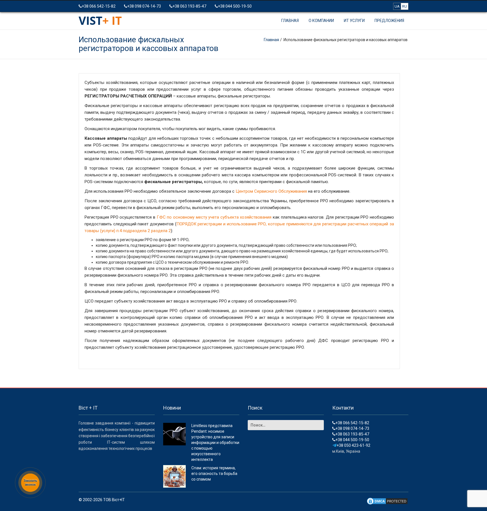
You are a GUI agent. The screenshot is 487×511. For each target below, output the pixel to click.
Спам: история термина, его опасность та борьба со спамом (214, 473)
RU (404, 6)
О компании (321, 20)
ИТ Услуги (354, 20)
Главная (290, 20)
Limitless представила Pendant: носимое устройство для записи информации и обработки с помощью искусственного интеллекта (215, 442)
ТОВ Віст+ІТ (114, 499)
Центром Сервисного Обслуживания (271, 191)
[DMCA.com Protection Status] (387, 501)
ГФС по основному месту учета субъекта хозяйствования (214, 217)
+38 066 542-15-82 (99, 6)
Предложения (389, 20)
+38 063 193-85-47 (189, 6)
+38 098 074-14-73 (144, 6)
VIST (100, 20)
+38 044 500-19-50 (235, 6)
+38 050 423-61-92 (353, 445)
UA (397, 6)
